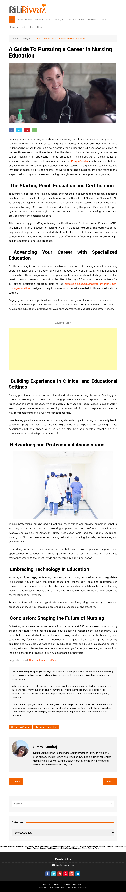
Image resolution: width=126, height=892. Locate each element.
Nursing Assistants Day (42, 660)
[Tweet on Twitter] (19, 130)
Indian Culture (42, 19)
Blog (31, 27)
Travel (103, 19)
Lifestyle (58, 19)
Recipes (92, 19)
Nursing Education (48, 727)
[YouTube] (59, 873)
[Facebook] (47, 873)
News (40, 27)
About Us (47, 885)
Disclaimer (76, 885)
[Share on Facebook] (11, 130)
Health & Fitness (75, 19)
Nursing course (22, 727)
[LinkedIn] (77, 873)
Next (108, 781)
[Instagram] (71, 873)
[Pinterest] (65, 873)
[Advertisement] (63, 349)
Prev (17, 781)
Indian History (24, 19)
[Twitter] (53, 873)
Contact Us (57, 885)
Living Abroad (17, 27)
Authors (67, 885)
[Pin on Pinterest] (27, 130)
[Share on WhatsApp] (34, 130)
